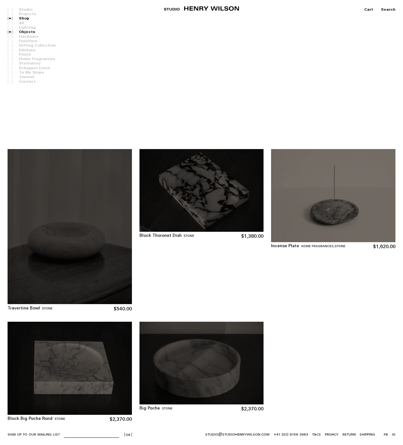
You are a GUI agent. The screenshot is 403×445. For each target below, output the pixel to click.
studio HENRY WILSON (201, 8)
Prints (25, 55)
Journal (26, 77)
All (21, 23)
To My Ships (31, 73)
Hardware (29, 37)
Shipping (367, 434)
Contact (27, 82)
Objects (27, 32)
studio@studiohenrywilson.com (237, 434)
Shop (24, 18)
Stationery (30, 63)
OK (128, 435)
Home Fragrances (37, 59)
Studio (25, 10)
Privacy (331, 434)
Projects (27, 14)
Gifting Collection (37, 45)
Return (349, 434)
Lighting (27, 28)
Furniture (28, 41)
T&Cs (316, 434)
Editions (27, 50)
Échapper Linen (34, 68)
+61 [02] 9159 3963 (291, 434)
